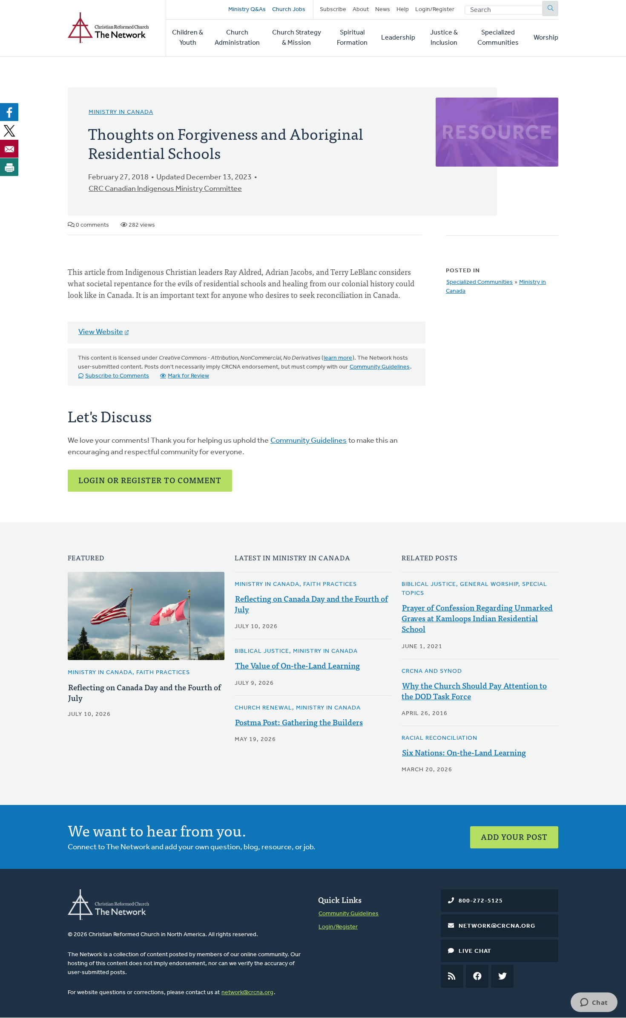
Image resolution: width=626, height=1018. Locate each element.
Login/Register (434, 9)
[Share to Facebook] (9, 112)
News (382, 9)
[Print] (9, 167)
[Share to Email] (9, 148)
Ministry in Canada (121, 112)
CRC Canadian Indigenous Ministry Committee (165, 189)
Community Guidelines (380, 367)
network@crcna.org (247, 992)
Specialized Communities (498, 37)
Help (402, 9)
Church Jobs (288, 9)
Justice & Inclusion (444, 37)
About (361, 9)
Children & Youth (187, 37)
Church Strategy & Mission (296, 37)
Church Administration (237, 37)
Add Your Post (514, 837)
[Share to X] (9, 130)
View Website (100, 332)
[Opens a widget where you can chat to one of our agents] (593, 1003)
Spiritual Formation (352, 37)
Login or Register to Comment (149, 480)
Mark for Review (188, 376)
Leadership (398, 38)
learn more (338, 358)
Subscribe (333, 9)
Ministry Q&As (247, 9)
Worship (546, 38)
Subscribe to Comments (117, 376)
